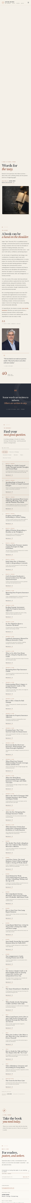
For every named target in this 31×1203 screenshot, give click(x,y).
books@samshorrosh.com (8, 1188)
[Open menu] (28, 2)
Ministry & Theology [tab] (14, 451)
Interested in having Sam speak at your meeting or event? (14, 1171)
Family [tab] (21, 454)
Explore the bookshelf (7, 182)
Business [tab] (16, 454)
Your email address (6, 1173)
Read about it (8, 475)
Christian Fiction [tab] (7, 457)
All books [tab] (5, 451)
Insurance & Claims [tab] (7, 454)
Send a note (25, 1176)
